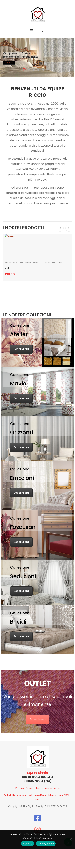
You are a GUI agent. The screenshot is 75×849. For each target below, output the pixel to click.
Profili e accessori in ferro (48, 262)
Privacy (19, 788)
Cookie (30, 788)
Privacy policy (46, 843)
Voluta (9, 268)
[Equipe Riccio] (37, 13)
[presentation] (60, 228)
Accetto (27, 843)
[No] (70, 839)
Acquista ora (37, 719)
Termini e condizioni (48, 788)
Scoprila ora (21, 349)
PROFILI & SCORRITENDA (18, 262)
